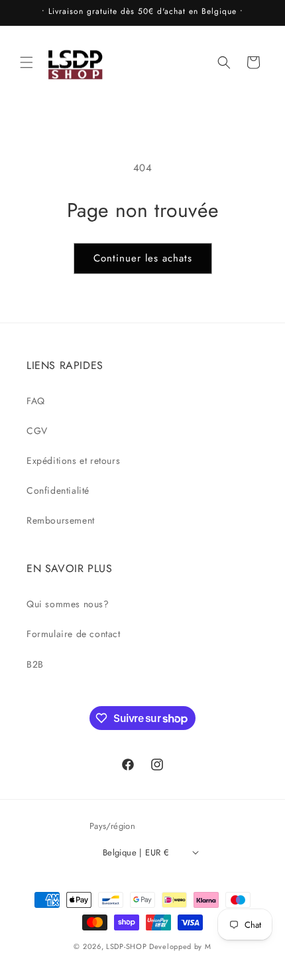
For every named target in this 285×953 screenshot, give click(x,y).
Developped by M (180, 946)
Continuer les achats (142, 258)
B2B (35, 664)
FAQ (36, 400)
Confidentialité (58, 490)
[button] (26, 62)
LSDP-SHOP (126, 946)
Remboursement (61, 520)
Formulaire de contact (74, 633)
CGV (37, 430)
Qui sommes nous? (68, 604)
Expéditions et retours (73, 460)
